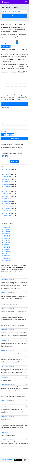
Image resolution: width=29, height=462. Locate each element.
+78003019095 (6, 198)
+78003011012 (6, 172)
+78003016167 (6, 179)
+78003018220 (6, 174)
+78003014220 (6, 191)
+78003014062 (6, 181)
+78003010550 (6, 240)
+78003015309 (6, 229)
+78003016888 (6, 242)
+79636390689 (4, 302)
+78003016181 (6, 255)
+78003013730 (6, 189)
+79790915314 (4, 292)
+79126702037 (4, 308)
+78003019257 (6, 196)
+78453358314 (4, 423)
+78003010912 (6, 216)
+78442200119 (4, 432)
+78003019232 (6, 244)
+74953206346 (4, 323)
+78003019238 (6, 206)
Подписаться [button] (15, 161)
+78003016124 (6, 213)
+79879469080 (4, 357)
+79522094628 (4, 315)
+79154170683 (4, 416)
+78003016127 (6, 253)
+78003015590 (6, 211)
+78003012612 (6, 238)
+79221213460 (4, 366)
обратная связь (18, 271)
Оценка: (3, 131)
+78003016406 (6, 249)
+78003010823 (6, 169)
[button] (14, 16)
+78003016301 (6, 208)
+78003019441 (6, 233)
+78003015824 (6, 201)
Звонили (6, 2)
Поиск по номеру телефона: (10, 7)
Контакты (9, 459)
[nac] (26, 2)
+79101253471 (4, 439)
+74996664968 (4, 384)
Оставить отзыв (5, 46)
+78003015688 (6, 186)
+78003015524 (6, 203)
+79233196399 (4, 279)
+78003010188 (6, 184)
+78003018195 (6, 177)
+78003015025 (6, 248)
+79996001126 (4, 400)
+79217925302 (4, 340)
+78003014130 (6, 194)
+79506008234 (4, 407)
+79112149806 (4, 329)
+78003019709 (6, 231)
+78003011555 (6, 259)
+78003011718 (6, 260)
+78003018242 (6, 228)
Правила (3, 459)
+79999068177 (4, 377)
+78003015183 (6, 257)
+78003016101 (6, 235)
